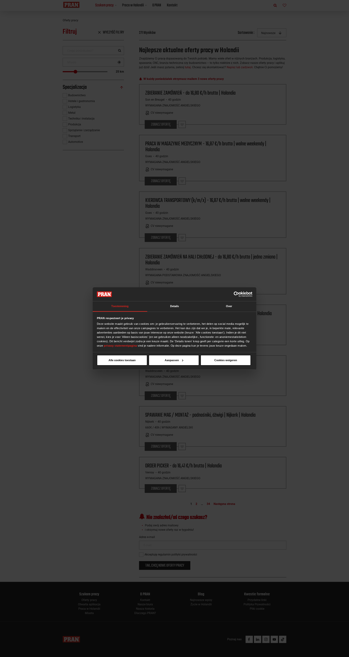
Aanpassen (172, 360)
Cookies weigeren (225, 360)
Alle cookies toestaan (122, 360)
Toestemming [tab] (120, 306)
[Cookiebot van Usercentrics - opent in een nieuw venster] (236, 294)
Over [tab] (229, 306)
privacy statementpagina (120, 345)
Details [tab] (174, 306)
